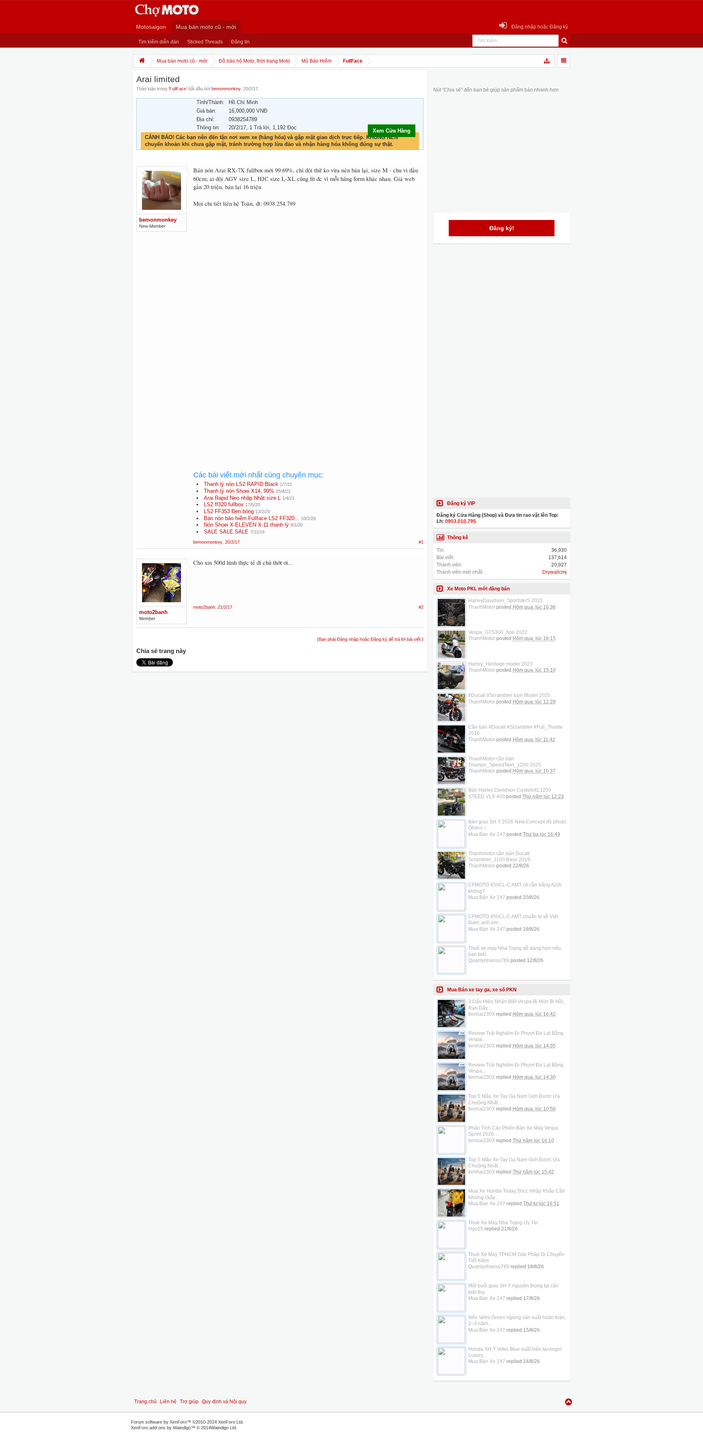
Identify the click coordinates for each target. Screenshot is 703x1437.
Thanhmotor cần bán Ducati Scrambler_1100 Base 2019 (499, 856)
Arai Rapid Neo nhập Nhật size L (242, 498)
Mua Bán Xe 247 (486, 834)
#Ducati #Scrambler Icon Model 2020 (509, 695)
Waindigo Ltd (223, 1427)
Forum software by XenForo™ (187, 1422)
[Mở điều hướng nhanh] (547, 61)
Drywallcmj (554, 572)
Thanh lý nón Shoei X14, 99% (239, 491)
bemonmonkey (226, 88)
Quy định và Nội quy (224, 1401)
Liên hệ (168, 1401)
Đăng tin (240, 42)
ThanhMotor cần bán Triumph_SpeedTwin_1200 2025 (504, 762)
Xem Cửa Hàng (391, 131)
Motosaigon (151, 27)
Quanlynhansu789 (488, 960)
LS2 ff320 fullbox (224, 504)
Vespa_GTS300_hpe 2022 (497, 632)
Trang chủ (145, 1401)
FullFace (177, 88)
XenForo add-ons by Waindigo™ (163, 1427)
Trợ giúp (189, 1401)
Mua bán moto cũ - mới (206, 27)
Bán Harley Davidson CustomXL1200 (509, 790)
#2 (421, 607)
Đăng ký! (501, 228)
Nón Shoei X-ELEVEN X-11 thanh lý (246, 525)
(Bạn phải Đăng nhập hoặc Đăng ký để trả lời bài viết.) (370, 639)
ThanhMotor (481, 607)
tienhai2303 (481, 1014)
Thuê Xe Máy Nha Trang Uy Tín (503, 1223)
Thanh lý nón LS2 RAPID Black (241, 484)
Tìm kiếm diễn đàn (158, 42)
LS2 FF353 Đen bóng (229, 511)
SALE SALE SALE (226, 532)
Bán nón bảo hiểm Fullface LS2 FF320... (251, 518)
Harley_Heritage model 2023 (500, 664)
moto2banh (153, 612)
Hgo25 (475, 1229)
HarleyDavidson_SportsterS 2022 (505, 600)
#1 (421, 542)
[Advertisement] (308, 282)
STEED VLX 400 (486, 796)
